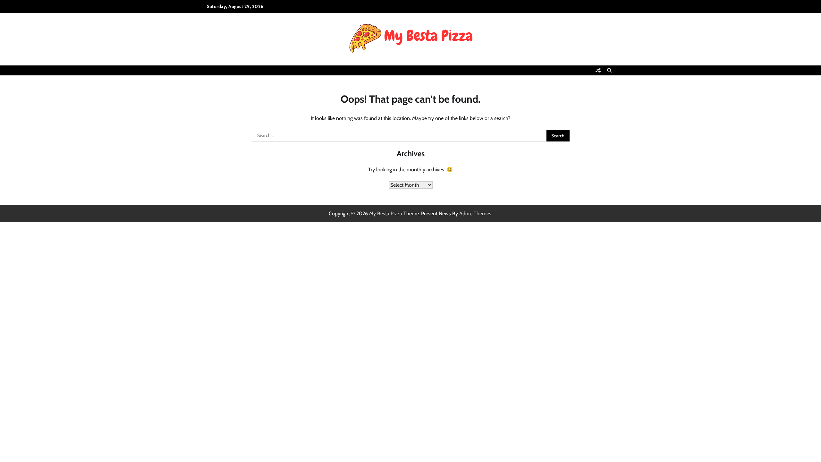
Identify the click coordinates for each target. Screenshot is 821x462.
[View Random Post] (598, 70)
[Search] (609, 70)
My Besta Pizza (385, 213)
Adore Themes (475, 213)
